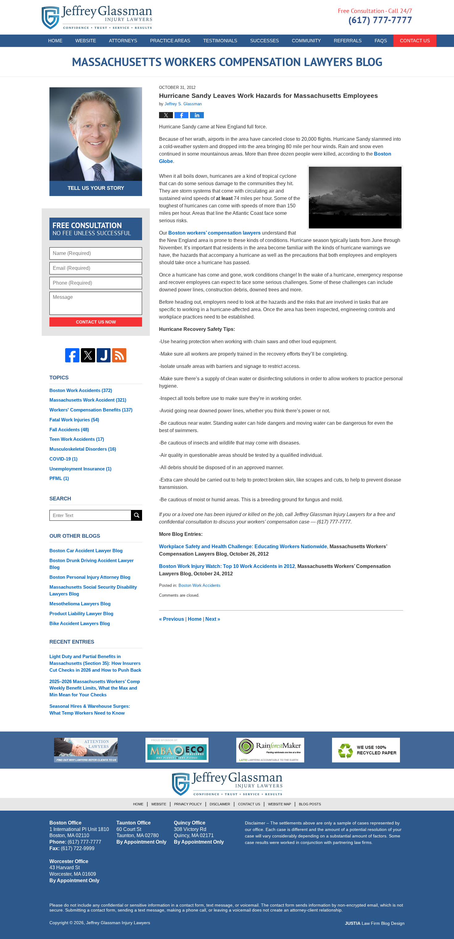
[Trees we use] (366, 750)
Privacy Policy (188, 804)
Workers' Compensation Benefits (90, 409)
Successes (264, 40)
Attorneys (123, 40)
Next (212, 619)
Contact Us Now (96, 321)
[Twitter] (88, 355)
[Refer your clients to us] (86, 750)
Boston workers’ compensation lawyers (214, 233)
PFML (59, 478)
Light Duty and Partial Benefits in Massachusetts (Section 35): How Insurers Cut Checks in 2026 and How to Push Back (95, 663)
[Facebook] (72, 355)
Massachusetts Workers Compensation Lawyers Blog (97, 17)
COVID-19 (63, 458)
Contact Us (415, 40)
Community (306, 40)
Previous (171, 619)
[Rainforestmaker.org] (270, 750)
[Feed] (119, 355)
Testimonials (220, 40)
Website (85, 40)
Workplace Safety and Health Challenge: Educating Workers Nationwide (243, 546)
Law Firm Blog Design (375, 923)
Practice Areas (170, 40)
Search (136, 515)
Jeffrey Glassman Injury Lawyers (118, 922)
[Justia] (104, 355)
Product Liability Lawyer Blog (81, 613)
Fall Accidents (69, 429)
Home (55, 40)
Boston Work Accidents (200, 585)
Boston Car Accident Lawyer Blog (86, 550)
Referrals (348, 40)
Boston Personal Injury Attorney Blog (89, 577)
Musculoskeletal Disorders (82, 449)
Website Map (279, 804)
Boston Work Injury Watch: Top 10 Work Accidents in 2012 (227, 566)
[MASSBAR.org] (176, 750)
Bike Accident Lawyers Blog (79, 623)
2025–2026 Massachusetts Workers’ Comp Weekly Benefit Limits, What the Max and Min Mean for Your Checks (94, 688)
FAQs (381, 40)
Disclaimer (220, 804)
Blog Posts (310, 804)
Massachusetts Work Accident (87, 400)
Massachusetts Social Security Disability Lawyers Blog (93, 590)
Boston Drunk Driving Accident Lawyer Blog (91, 564)
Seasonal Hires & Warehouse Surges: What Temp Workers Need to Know (89, 709)
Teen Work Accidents (76, 439)
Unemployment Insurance (80, 468)
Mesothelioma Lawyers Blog (80, 603)
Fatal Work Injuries (74, 419)
